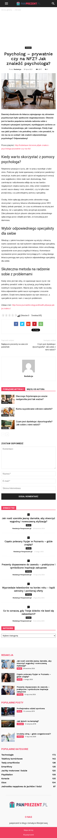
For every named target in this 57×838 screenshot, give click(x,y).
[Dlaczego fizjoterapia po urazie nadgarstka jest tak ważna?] (8, 399)
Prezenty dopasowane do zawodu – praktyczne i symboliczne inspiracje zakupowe (33, 689)
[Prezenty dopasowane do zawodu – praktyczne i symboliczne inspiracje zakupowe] (8, 690)
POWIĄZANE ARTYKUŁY (13, 389)
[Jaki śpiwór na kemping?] (8, 723)
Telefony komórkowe (12, 758)
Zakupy (28, 571)
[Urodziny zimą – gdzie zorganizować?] (8, 737)
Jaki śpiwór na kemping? (28, 721)
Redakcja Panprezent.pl (21, 528)
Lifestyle (20, 724)
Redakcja (17, 69)
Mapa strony (28, 830)
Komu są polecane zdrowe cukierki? (34, 409)
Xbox (3, 782)
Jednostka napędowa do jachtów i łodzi (21, 786)
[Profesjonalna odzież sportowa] (8, 711)
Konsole (5, 778)
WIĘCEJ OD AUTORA (35, 389)
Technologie (7, 754)
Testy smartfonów (10, 762)
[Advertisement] (28, 29)
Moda (28, 525)
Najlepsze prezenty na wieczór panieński (14, 345)
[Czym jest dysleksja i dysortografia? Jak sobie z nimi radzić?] (8, 424)
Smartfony (6, 766)
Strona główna (6, 10)
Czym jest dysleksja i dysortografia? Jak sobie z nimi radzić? (44, 347)
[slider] (9, 315)
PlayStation (7, 774)
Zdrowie (28, 48)
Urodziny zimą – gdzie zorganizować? (34, 734)
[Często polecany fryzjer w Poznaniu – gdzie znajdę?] (8, 677)
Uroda (29, 548)
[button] (53, 3)
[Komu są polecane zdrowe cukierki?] (8, 411)
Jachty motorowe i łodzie (14, 770)
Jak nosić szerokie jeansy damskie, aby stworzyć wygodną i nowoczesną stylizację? (34, 663)
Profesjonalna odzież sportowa (31, 708)
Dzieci (29, 618)
